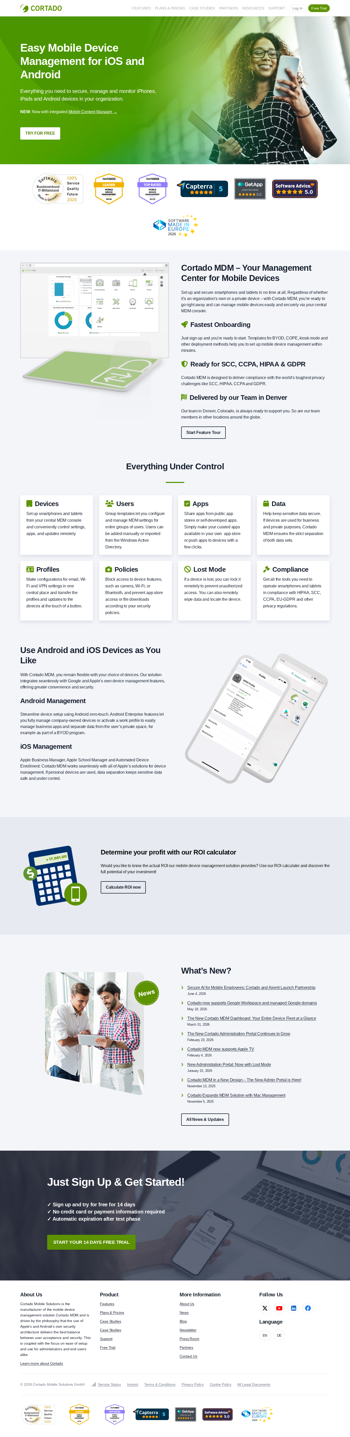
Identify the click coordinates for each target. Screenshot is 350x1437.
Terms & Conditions (160, 1384)
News (184, 1312)
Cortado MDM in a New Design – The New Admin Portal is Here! (244, 1080)
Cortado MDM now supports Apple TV (220, 1049)
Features (107, 1304)
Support (106, 1339)
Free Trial (107, 1347)
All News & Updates (205, 1119)
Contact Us (188, 1356)
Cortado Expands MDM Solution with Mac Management (236, 1095)
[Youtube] (279, 1308)
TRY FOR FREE (40, 133)
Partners (186, 1347)
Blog (183, 1321)
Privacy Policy (193, 1384)
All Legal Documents (253, 1384)
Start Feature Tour (203, 432)
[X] (265, 1308)
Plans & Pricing (112, 1312)
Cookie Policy (220, 1384)
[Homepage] (41, 8)
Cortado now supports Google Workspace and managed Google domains (252, 1003)
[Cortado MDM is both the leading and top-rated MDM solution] (109, 188)
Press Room (189, 1339)
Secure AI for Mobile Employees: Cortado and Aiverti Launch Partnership (251, 987)
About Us (187, 1304)
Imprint (132, 1384)
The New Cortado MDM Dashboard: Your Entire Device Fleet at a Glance (251, 1018)
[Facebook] (308, 1308)
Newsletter (188, 1330)
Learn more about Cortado (41, 1363)
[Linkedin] (293, 1308)
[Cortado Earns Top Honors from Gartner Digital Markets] (202, 189)
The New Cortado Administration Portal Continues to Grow (238, 1034)
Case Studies (110, 1321)
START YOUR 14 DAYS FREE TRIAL (91, 1242)
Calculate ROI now (123, 887)
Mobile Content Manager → (92, 112)
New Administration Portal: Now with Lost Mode (229, 1064)
